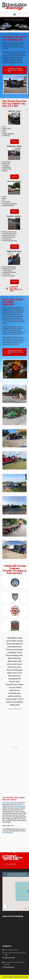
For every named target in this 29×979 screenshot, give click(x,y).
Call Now (11, 864)
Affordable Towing (8, 802)
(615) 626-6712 (9, 967)
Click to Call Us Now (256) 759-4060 (15, 977)
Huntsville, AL (19, 804)
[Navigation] (14, 14)
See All (14, 141)
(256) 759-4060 (9, 957)
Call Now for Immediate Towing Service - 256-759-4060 (15, 70)
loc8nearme (9, 832)
